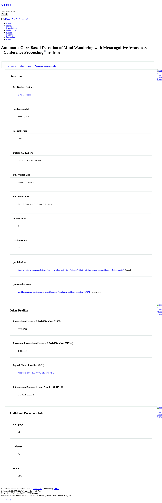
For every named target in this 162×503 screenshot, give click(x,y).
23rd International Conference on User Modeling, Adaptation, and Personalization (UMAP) (54, 292)
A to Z (14, 19)
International (11, 37)
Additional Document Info (45, 66)
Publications (11, 30)
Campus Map (24, 19)
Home (7, 19)
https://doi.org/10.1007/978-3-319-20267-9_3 (36, 373)
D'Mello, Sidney (24, 95)
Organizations (11, 28)
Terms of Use (37, 489)
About (8, 39)
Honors (9, 32)
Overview (12, 66)
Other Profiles (25, 66)
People (9, 26)
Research (9, 35)
